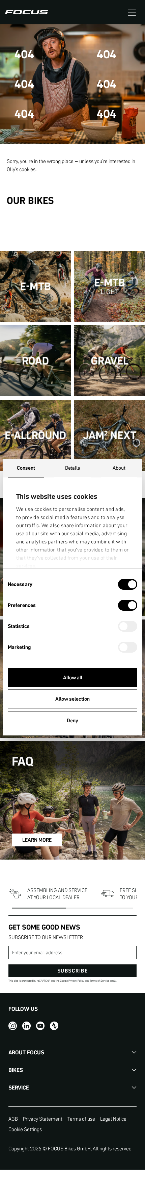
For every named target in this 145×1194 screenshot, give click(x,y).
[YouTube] (40, 1026)
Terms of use (81, 1118)
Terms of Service (99, 981)
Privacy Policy (76, 981)
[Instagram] (12, 1026)
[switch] (127, 606)
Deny (72, 720)
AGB (13, 1118)
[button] (132, 12)
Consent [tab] (26, 467)
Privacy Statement (42, 1118)
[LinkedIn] (26, 1026)
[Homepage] (26, 12)
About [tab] (119, 467)
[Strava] (54, 1026)
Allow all (72, 677)
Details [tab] (72, 467)
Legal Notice (113, 1118)
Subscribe (72, 970)
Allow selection (72, 698)
